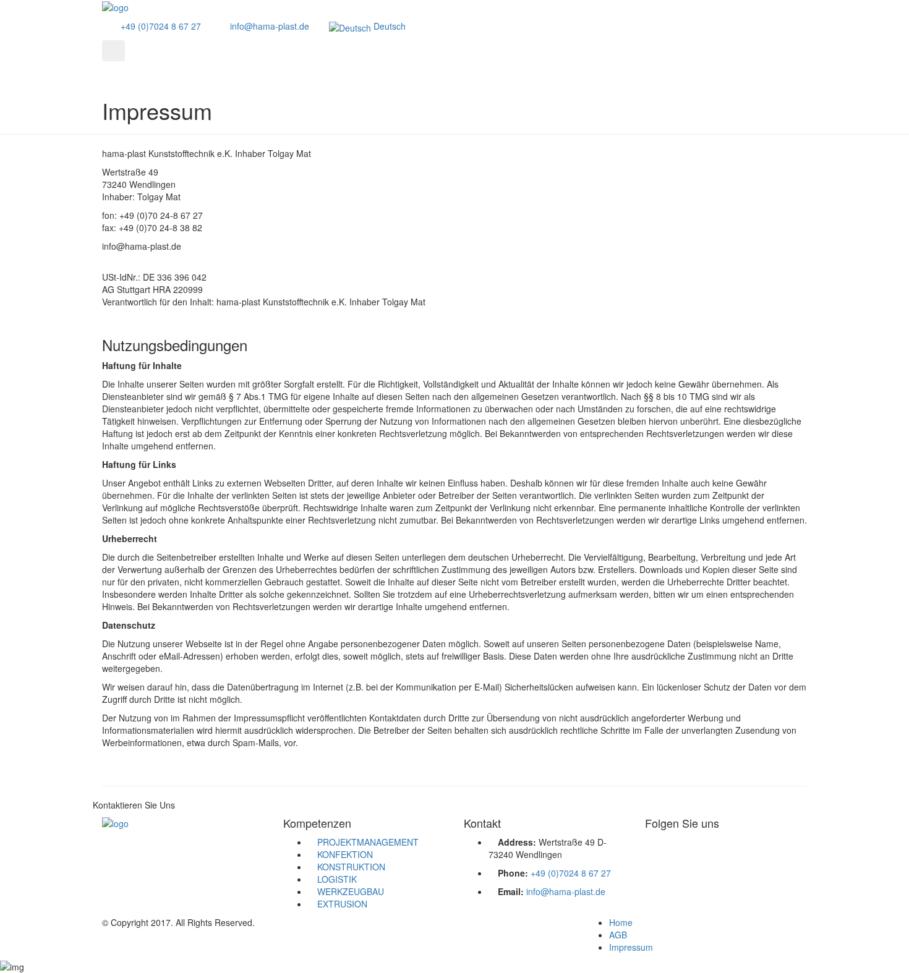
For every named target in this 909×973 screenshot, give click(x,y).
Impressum (631, 947)
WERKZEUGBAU (350, 891)
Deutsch (388, 26)
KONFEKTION (345, 854)
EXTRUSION (342, 904)
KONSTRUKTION (351, 866)
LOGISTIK (337, 879)
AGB (618, 934)
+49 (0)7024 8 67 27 (159, 26)
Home (621, 922)
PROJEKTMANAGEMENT (368, 842)
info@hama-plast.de (268, 26)
